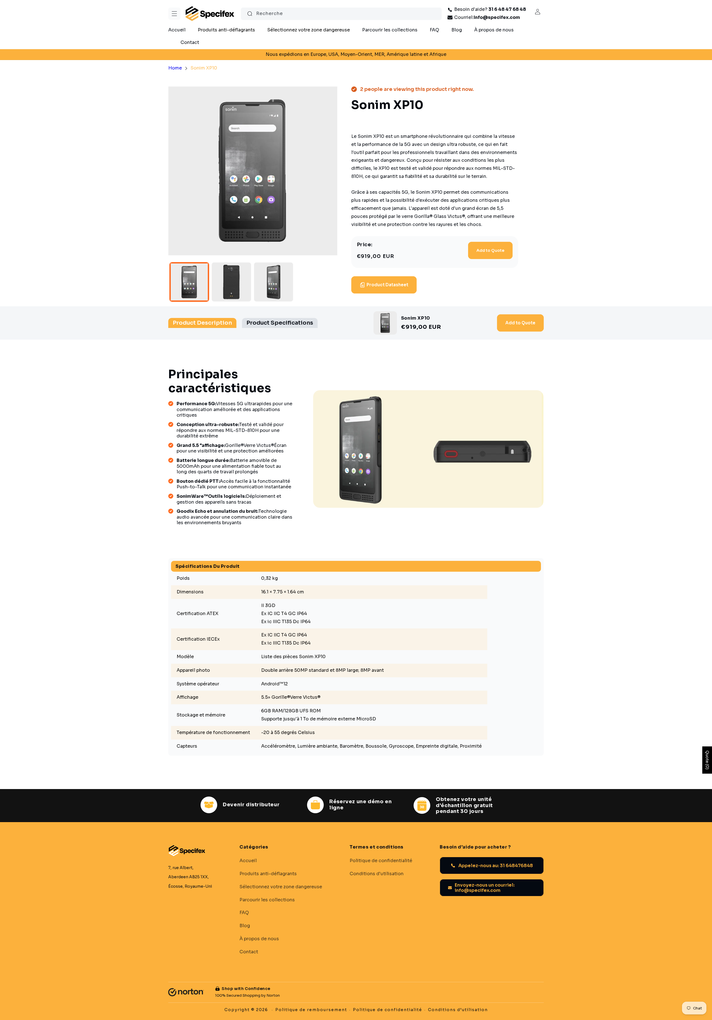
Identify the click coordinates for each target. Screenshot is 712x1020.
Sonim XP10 (204, 68)
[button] (174, 14)
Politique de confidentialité (381, 861)
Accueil (248, 861)
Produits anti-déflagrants (268, 873)
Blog (244, 926)
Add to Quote (490, 250)
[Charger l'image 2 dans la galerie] (231, 282)
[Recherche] (250, 14)
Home (175, 68)
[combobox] (341, 14)
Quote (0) (707, 760)
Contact (248, 951)
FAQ (244, 912)
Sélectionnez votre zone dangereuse (280, 886)
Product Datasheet (387, 284)
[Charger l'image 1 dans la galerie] (189, 282)
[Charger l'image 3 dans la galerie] (273, 282)
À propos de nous (259, 938)
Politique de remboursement (311, 1009)
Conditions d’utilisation (458, 1009)
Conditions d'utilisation (377, 873)
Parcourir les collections (267, 899)
